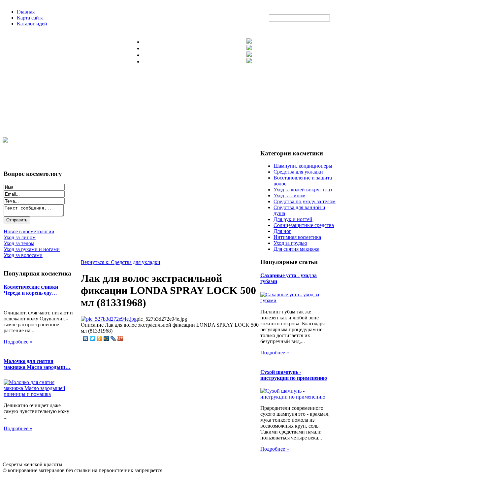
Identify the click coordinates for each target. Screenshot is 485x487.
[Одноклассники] (99, 338)
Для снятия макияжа (296, 249)
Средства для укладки (298, 172)
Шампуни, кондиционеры (303, 166)
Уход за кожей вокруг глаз (303, 189)
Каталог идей (32, 23)
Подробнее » (18, 341)
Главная (26, 12)
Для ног (282, 231)
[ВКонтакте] (85, 338)
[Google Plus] (120, 338)
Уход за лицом (290, 195)
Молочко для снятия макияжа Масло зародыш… (37, 364)
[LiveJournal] (113, 338)
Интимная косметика (297, 237)
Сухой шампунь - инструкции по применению (293, 375)
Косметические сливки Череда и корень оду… (31, 290)
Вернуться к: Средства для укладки (120, 262)
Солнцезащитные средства (304, 225)
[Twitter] (92, 338)
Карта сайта (30, 17)
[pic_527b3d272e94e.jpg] (109, 319)
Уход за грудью (290, 243)
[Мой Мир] (106, 338)
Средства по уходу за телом (305, 201)
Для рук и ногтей (293, 219)
